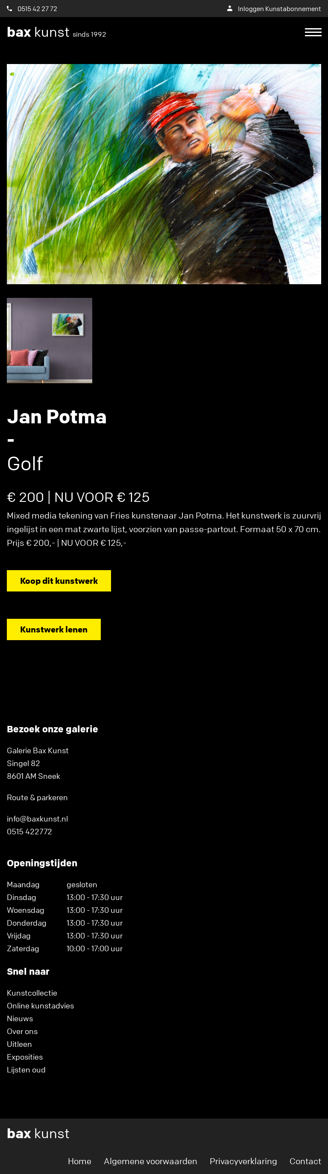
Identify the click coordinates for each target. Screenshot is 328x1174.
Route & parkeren (37, 797)
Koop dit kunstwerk (59, 580)
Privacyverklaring (243, 1161)
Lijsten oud (26, 1069)
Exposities (25, 1056)
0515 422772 (29, 831)
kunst (56, 32)
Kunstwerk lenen (54, 629)
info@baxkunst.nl (37, 818)
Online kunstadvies (40, 1005)
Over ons (22, 1031)
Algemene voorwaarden (150, 1161)
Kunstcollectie (32, 992)
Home (79, 1161)
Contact (305, 1161)
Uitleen (19, 1044)
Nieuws (20, 1018)
